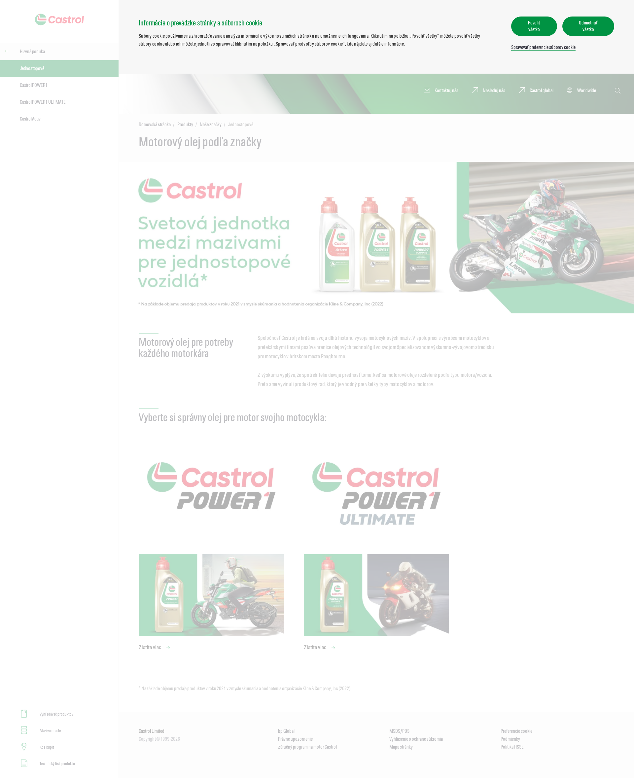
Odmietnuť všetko (588, 26)
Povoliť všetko (534, 26)
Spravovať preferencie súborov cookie (543, 47)
